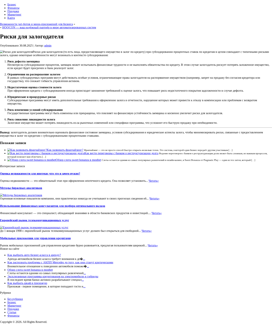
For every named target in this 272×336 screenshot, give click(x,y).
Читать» (154, 180)
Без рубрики (15, 299)
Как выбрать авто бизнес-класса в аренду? (34, 255)
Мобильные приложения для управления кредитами (35, 238)
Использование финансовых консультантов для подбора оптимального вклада (52, 205)
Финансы (13, 7)
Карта (11, 17)
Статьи (11, 312)
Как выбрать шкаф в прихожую (27, 283)
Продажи (13, 11)
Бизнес (11, 4)
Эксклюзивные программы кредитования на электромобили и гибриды (52, 276)
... (84, 258)
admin (47, 45)
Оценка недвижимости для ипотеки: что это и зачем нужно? (40, 173)
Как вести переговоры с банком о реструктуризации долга (121, 153)
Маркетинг (14, 14)
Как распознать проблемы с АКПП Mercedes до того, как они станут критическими (60, 262)
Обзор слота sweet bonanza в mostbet (78, 159)
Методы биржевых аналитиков (21, 188)
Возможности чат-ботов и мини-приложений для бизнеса (36, 24)
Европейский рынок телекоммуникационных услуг (34, 220)
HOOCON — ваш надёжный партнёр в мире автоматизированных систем (49, 27)
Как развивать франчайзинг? (65, 149)
